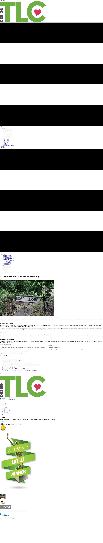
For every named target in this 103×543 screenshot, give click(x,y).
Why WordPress (5, 408)
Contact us (15, 353)
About (3, 402)
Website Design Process (6, 407)
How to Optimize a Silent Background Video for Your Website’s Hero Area (15, 368)
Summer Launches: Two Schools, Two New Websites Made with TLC (14, 364)
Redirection (54, 341)
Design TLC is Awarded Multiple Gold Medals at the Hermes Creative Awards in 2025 (17, 366)
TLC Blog (4, 403)
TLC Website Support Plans (7, 410)
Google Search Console (22, 335)
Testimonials (4, 405)
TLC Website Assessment (6, 409)
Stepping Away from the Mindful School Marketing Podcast (12, 360)
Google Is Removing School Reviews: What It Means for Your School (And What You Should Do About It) (20, 365)
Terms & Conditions (9, 517)
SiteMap (14, 517)
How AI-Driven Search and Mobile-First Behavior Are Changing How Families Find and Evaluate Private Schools (21, 363)
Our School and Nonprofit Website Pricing (9, 367)
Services (3, 401)
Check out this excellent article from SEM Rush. (20, 351)
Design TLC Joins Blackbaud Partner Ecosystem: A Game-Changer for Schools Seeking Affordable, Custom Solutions (22, 370)
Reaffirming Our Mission (6, 369)
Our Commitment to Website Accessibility (7, 518)
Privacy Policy (2, 517)
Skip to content (2, 0)
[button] (1, 423)
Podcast (3, 411)
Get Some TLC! (5, 412)
